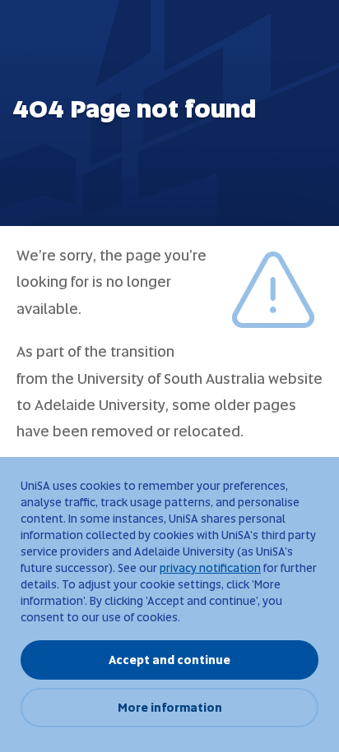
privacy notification (210, 568)
